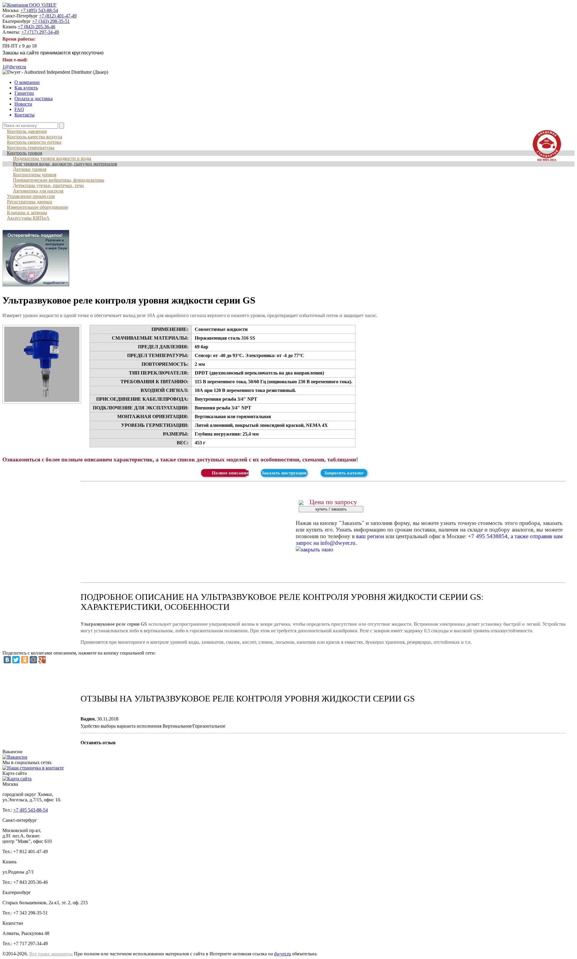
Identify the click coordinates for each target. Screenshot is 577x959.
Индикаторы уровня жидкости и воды (52, 158)
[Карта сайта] (17, 778)
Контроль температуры (30, 147)
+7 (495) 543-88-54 (39, 10)
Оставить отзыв (98, 742)
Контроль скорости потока (34, 142)
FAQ (19, 109)
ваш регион (370, 536)
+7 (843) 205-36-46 (36, 26)
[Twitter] (16, 659)
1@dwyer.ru (14, 66)
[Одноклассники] (24, 659)
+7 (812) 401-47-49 (58, 15)
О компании (27, 82)
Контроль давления (27, 131)
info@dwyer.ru (338, 543)
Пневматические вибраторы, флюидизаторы (58, 180)
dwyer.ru (282, 953)
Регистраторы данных (29, 201)
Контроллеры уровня (34, 174)
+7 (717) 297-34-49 (40, 32)
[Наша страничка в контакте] (33, 767)
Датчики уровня (29, 169)
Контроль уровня (24, 153)
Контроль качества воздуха (34, 136)
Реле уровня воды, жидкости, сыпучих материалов (65, 163)
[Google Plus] (42, 659)
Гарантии (24, 93)
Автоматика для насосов (38, 190)
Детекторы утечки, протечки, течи (48, 185)
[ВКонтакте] (7, 659)
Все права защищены (51, 953)
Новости (23, 103)
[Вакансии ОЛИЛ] (14, 757)
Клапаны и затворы (27, 212)
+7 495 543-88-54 (30, 810)
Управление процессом (31, 196)
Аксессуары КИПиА (28, 217)
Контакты (24, 114)
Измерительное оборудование (37, 207)
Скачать (224, 472)
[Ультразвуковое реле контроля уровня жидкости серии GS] (41, 364)
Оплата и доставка (33, 98)
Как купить (26, 87)
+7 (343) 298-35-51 (51, 21)
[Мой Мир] (33, 659)
